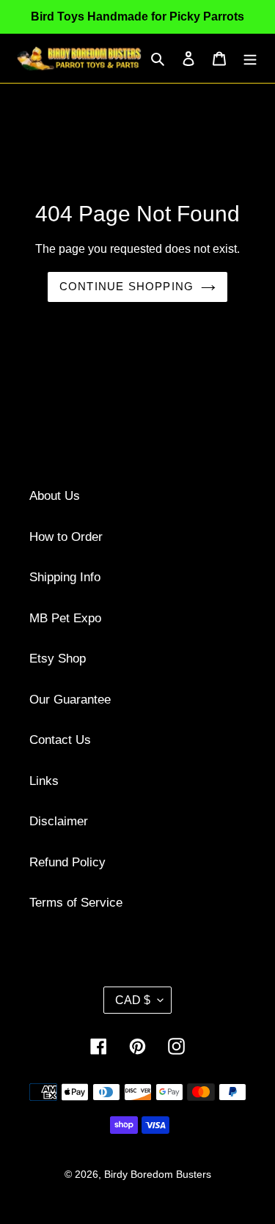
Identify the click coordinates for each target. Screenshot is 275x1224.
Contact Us (60, 740)
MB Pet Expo (65, 618)
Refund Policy (67, 862)
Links (44, 781)
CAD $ (132, 1000)
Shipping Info (64, 577)
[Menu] (250, 58)
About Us (54, 496)
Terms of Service (75, 903)
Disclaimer (58, 821)
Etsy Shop (57, 659)
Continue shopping (126, 286)
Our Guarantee (70, 700)
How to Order (66, 537)
